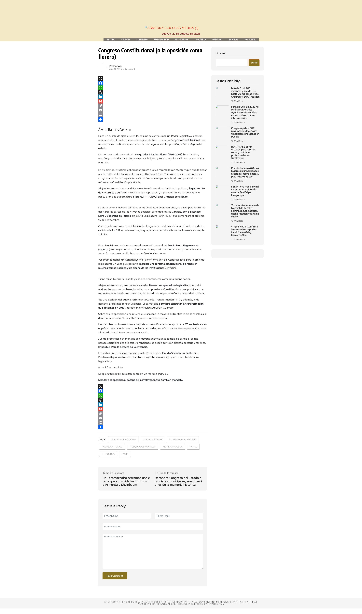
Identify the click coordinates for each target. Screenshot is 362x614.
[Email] (152, 110)
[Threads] (152, 92)
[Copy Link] (152, 106)
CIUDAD (125, 39)
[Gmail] (152, 101)
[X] (152, 78)
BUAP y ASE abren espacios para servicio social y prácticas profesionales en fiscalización (243, 152)
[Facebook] (152, 83)
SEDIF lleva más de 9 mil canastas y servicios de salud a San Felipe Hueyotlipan (245, 191)
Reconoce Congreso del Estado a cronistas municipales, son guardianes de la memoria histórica (178, 481)
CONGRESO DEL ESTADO (182, 439)
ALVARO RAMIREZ (152, 439)
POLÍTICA (201, 39)
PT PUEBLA (108, 454)
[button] (182, 39)
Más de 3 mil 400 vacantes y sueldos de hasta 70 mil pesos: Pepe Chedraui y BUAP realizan (245, 92)
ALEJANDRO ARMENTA (123, 439)
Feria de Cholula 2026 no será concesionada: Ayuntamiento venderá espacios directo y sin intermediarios (245, 112)
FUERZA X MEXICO (112, 446)
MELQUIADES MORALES (143, 446)
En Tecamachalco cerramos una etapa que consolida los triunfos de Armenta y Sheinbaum (126, 481)
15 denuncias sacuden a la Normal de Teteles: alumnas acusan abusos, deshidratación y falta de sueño (245, 211)
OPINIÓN (216, 39)
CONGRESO (142, 39)
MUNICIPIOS (181, 39)
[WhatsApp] (152, 87)
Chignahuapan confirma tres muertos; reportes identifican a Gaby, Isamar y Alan (244, 230)
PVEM (125, 454)
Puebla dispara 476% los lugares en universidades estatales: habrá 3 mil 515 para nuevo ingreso (245, 172)
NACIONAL (250, 39)
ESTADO (111, 39)
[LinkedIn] (152, 96)
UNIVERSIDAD (161, 39)
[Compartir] (152, 119)
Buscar (220, 53)
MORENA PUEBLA (172, 446)
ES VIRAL (233, 39)
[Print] (152, 115)
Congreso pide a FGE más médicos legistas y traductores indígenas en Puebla (245, 132)
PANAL (193, 446)
